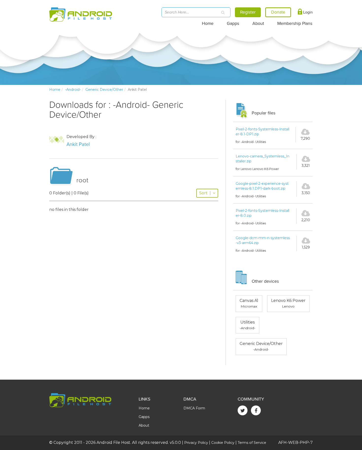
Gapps (233, 23)
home (54, 89)
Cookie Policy (222, 442)
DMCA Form (194, 408)
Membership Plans (294, 23)
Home (208, 23)
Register (248, 12)
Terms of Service (252, 442)
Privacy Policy (196, 442)
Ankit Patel (78, 144)
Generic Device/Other (104, 89)
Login (307, 12)
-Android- (73, 89)
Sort (205, 193)
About (258, 23)
